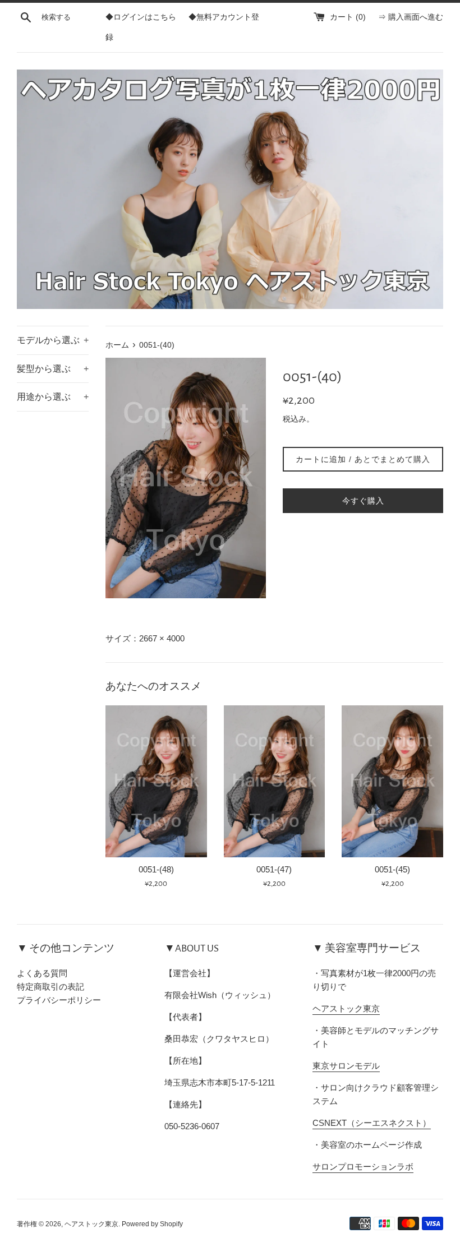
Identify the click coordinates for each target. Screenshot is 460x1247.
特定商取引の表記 (50, 986)
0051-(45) (392, 869)
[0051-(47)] (274, 781)
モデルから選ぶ (53, 340)
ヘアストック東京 (346, 1008)
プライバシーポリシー (59, 1000)
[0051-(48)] (156, 781)
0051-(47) (274, 869)
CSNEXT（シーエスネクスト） (371, 1123)
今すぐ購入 (363, 500)
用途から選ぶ (53, 396)
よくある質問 (42, 973)
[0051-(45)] (392, 781)
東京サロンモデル (346, 1065)
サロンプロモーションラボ (362, 1166)
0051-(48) (156, 869)
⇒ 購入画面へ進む (410, 17)
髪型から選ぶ (53, 368)
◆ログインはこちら (140, 17)
